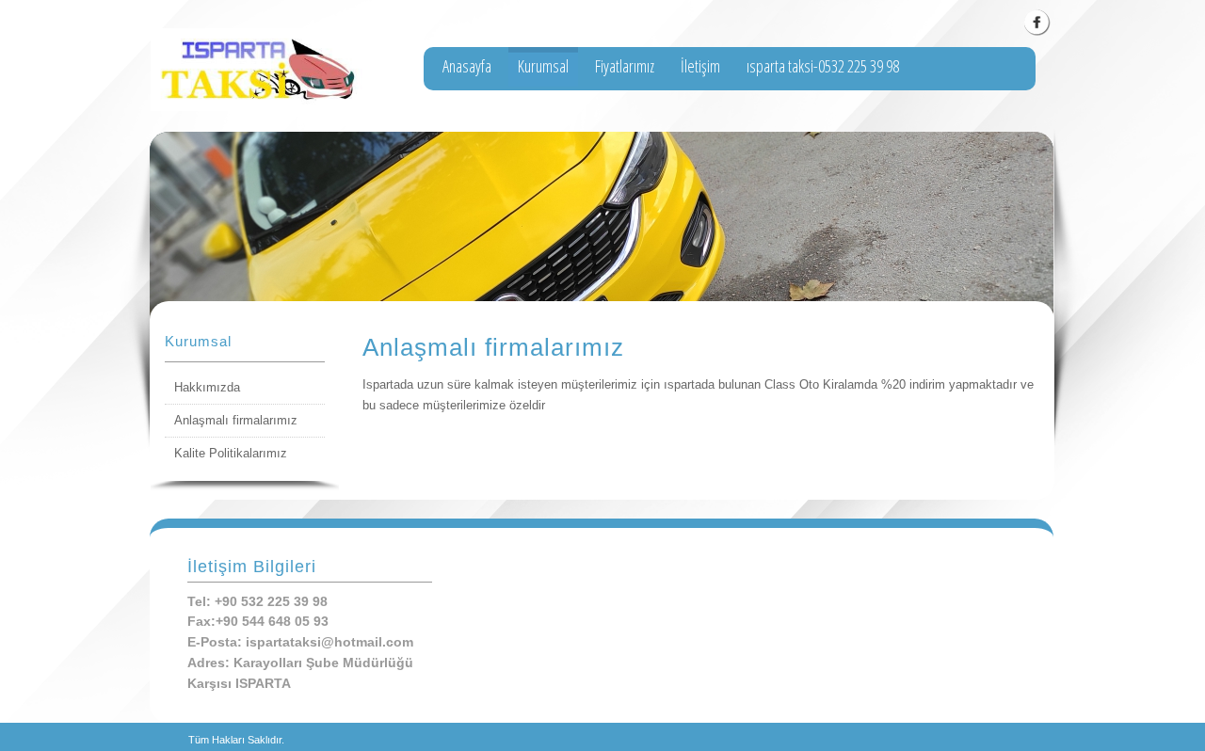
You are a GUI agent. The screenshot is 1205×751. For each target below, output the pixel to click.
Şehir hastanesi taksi (498, 105)
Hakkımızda (207, 387)
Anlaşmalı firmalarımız (235, 420)
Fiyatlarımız (624, 66)
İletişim (700, 66)
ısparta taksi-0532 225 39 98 (823, 66)
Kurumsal (543, 66)
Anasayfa (466, 66)
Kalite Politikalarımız (230, 453)
